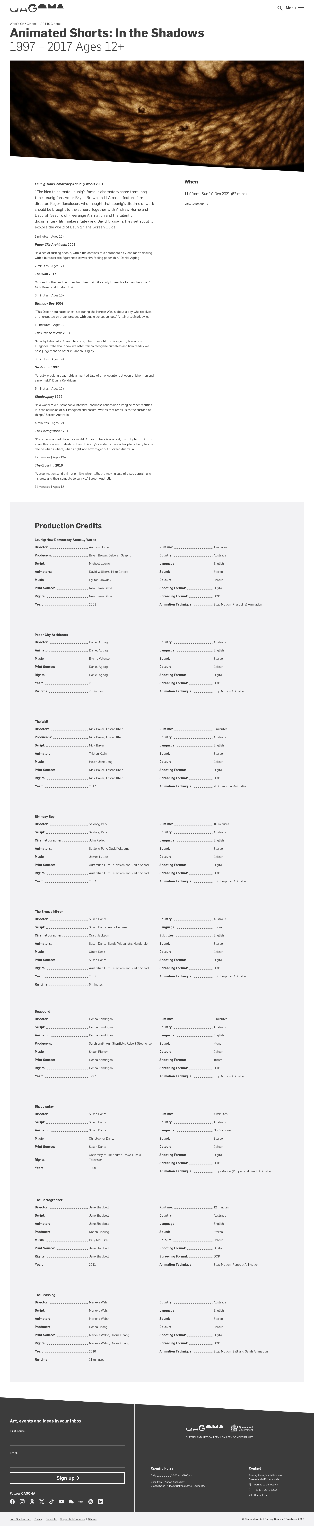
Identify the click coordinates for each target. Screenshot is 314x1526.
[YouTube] (61, 1501)
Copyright (51, 1519)
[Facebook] (12, 1501)
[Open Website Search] (280, 8)
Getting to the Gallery (266, 1484)
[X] (41, 1501)
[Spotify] (90, 1501)
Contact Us (260, 1495)
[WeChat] (71, 1501)
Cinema (32, 24)
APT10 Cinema (50, 24)
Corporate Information (72, 1519)
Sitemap (92, 1519)
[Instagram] (22, 1501)
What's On (17, 24)
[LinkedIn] (100, 1501)
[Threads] (31, 1501)
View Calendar (194, 204)
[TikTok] (51, 1501)
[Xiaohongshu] (80, 1501)
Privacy (38, 1519)
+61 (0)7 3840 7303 (265, 1489)
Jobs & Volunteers (20, 1519)
